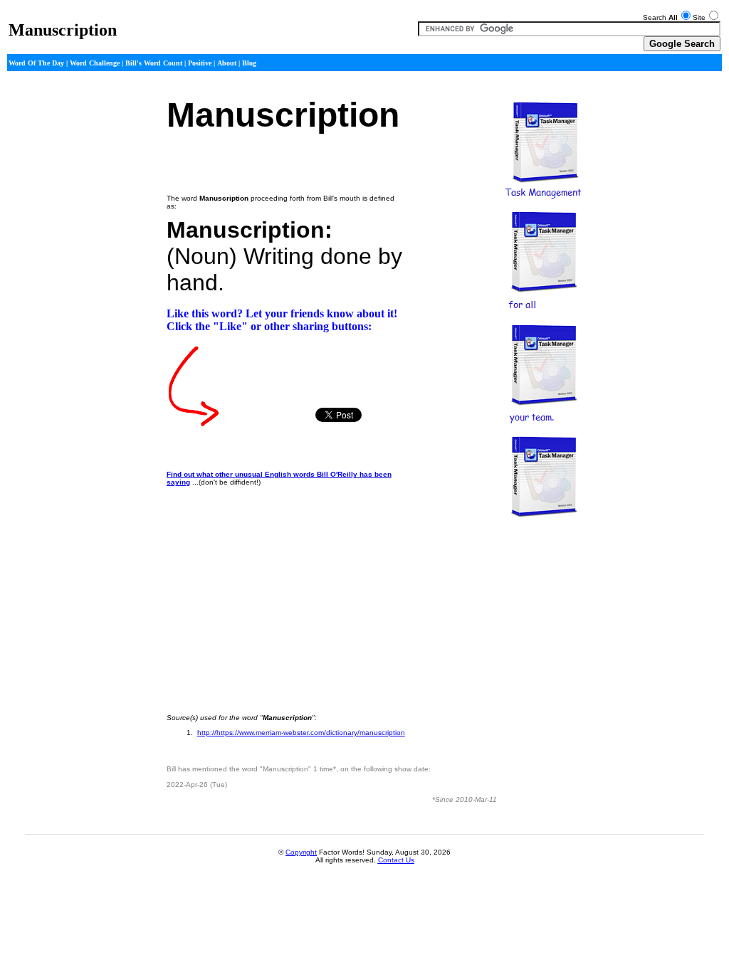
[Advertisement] (48, 304)
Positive (199, 63)
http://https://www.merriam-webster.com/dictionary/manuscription (301, 732)
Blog (249, 63)
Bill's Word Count (153, 63)
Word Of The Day (36, 63)
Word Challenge (95, 63)
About (226, 63)
